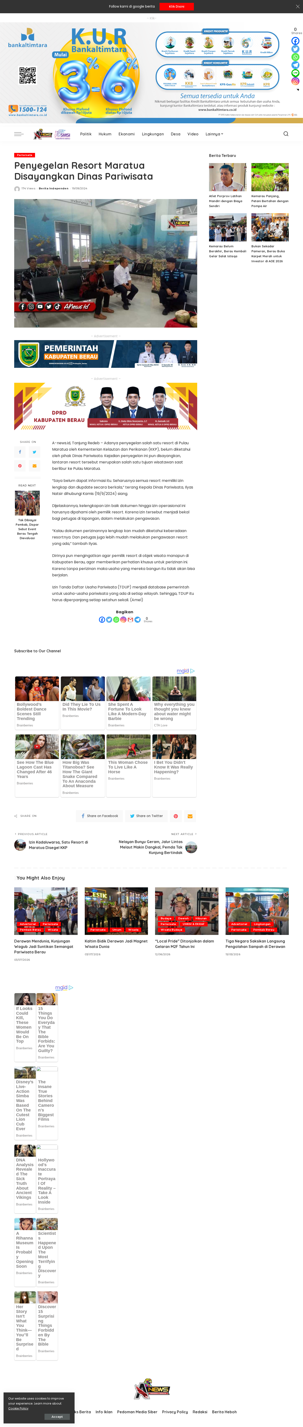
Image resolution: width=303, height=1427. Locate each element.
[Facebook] (20, 452)
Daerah (183, 918)
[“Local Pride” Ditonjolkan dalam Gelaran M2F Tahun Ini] (186, 911)
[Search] (286, 134)
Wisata (53, 929)
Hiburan (201, 918)
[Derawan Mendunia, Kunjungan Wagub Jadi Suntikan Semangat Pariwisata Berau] (46, 911)
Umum (116, 929)
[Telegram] (137, 620)
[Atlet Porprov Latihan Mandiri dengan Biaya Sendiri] (227, 177)
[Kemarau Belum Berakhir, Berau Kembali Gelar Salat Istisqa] (227, 227)
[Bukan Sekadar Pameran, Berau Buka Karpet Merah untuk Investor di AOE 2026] (270, 227)
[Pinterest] (20, 465)
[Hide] (298, 90)
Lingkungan (262, 924)
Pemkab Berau (30, 929)
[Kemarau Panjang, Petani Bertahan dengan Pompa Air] (270, 177)
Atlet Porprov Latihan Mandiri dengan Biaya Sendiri (225, 201)
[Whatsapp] (116, 620)
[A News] (50, 134)
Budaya (166, 918)
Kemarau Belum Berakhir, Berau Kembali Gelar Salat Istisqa (227, 251)
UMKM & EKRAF (194, 924)
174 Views (28, 188)
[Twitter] (34, 452)
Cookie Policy (18, 1408)
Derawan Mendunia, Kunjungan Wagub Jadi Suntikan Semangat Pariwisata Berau (43, 946)
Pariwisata (24, 155)
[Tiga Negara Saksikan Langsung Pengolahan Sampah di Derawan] (257, 911)
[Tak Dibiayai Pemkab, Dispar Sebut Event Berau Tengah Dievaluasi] (27, 503)
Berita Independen (53, 188)
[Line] (295, 73)
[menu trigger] (21, 134)
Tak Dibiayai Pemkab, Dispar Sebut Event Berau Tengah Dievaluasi (27, 529)
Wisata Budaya (171, 929)
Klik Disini (176, 6)
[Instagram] (123, 620)
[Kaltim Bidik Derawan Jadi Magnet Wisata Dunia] (116, 911)
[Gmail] (130, 620)
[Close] (297, 6)
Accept (57, 1416)
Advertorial (28, 924)
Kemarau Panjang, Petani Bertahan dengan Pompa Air (270, 201)
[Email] (34, 465)
